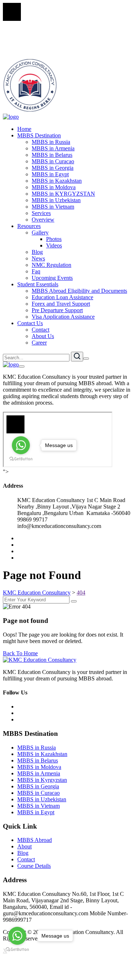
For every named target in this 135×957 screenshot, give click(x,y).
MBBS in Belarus (52, 155)
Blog (37, 252)
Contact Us (30, 323)
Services (41, 213)
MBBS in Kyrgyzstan (42, 780)
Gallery (40, 232)
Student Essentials (37, 284)
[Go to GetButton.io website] (17, 949)
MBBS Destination (39, 135)
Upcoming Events (52, 278)
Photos (54, 239)
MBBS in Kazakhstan (57, 181)
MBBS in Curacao (53, 161)
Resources (29, 226)
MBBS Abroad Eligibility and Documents (79, 291)
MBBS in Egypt (50, 174)
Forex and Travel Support (61, 304)
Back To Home (20, 653)
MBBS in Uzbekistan (56, 200)
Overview (43, 220)
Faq (36, 271)
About (24, 846)
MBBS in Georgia (52, 168)
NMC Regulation (51, 265)
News (38, 258)
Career (39, 342)
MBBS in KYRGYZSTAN (63, 194)
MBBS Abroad (34, 840)
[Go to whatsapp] (17, 936)
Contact (40, 330)
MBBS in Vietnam (53, 207)
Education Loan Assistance (62, 297)
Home (24, 129)
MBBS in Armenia (53, 148)
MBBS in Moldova (54, 187)
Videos (54, 245)
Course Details (34, 866)
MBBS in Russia (51, 142)
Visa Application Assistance (63, 317)
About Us (43, 336)
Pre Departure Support (57, 310)
